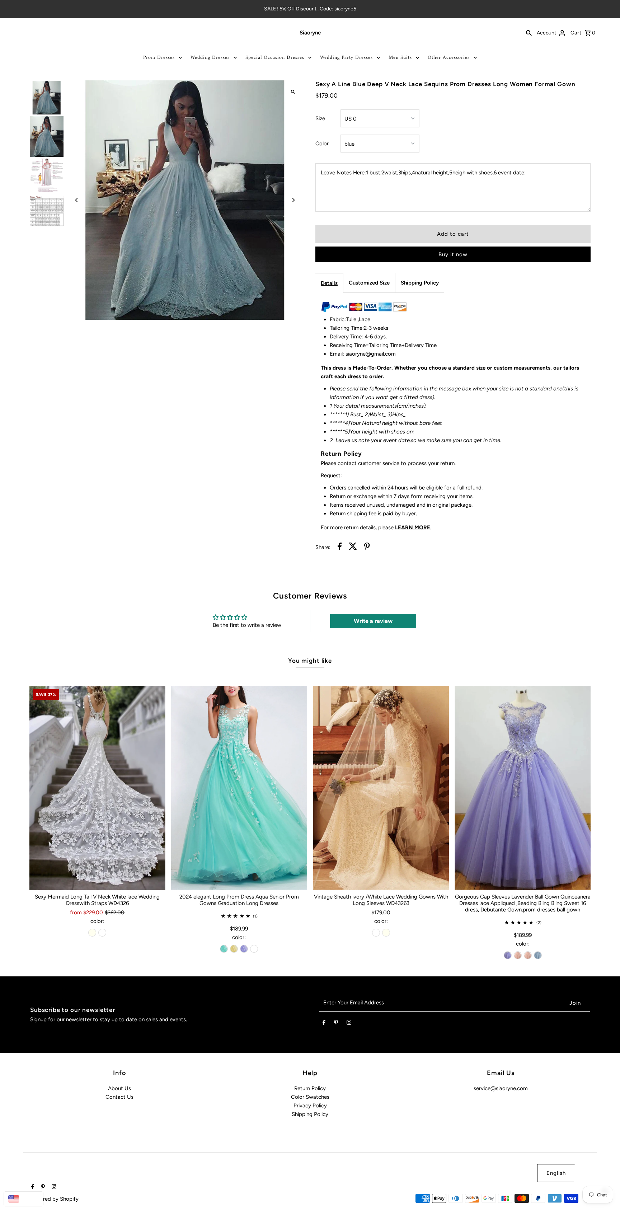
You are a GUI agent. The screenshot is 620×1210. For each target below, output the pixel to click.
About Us (119, 1088)
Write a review (373, 621)
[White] (102, 932)
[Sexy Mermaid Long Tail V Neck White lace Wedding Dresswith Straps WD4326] (97, 788)
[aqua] (223, 948)
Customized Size (369, 283)
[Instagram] (349, 1023)
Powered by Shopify (54, 1199)
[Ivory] (92, 932)
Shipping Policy (420, 283)
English (556, 1173)
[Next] (293, 200)
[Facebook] (324, 1023)
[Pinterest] (336, 1023)
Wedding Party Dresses (346, 57)
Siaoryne (310, 32)
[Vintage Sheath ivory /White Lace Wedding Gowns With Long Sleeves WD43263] (381, 788)
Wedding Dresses (210, 57)
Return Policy (310, 1088)
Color (322, 143)
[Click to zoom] (293, 92)
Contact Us (119, 1097)
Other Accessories (449, 57)
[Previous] (77, 200)
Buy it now (453, 254)
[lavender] (244, 948)
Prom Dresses (159, 57)
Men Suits (400, 57)
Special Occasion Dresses (274, 57)
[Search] (529, 32)
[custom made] (254, 948)
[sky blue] (537, 955)
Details (329, 283)
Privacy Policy (310, 1105)
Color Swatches (310, 1097)
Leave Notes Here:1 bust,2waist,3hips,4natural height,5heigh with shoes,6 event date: (423, 172)
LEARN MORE (412, 527)
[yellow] (234, 948)
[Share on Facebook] (340, 547)
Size (320, 118)
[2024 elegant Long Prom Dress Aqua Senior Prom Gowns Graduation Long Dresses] (239, 788)
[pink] (517, 955)
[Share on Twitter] (353, 547)
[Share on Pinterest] (367, 547)
